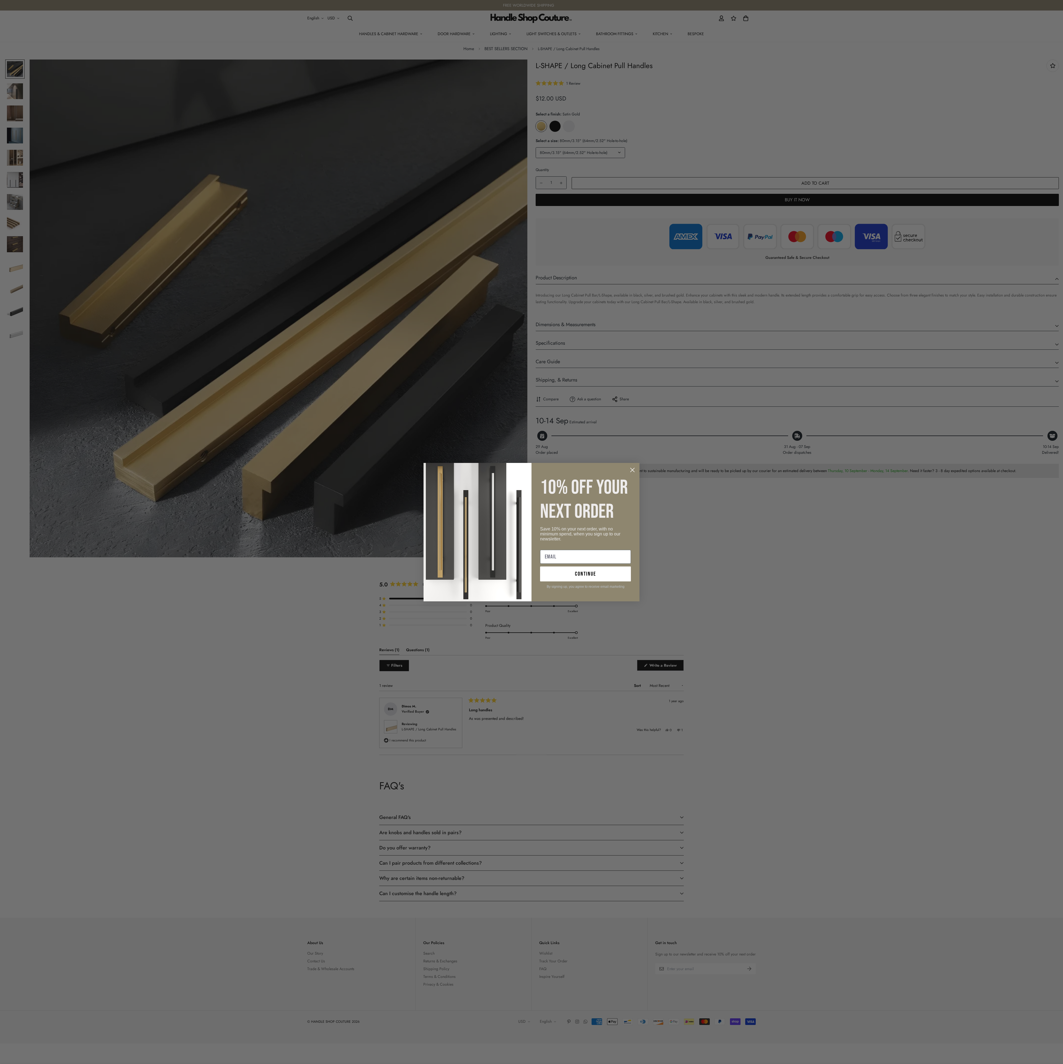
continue (585, 574)
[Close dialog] (632, 470)
